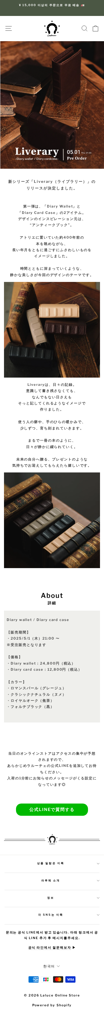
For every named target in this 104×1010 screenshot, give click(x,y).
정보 (50, 897)
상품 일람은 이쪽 (50, 863)
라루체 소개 (50, 880)
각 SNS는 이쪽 (50, 914)
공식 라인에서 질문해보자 (49, 947)
